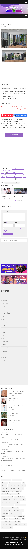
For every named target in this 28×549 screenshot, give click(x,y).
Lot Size (17, 502)
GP (12, 496)
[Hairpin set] (7, 191)
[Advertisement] (14, 73)
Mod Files (5, 319)
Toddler (5, 351)
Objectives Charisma (7, 510)
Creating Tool (7, 182)
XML (3, 527)
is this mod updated (6, 465)
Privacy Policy (12, 539)
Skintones (5, 341)
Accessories (6, 294)
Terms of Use (5, 539)
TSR (23, 519)
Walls (4, 357)
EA (15, 494)
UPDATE (11, 524)
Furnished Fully (5, 496)
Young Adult (9, 527)
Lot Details (4, 502)
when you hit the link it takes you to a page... (13, 434)
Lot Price (11, 502)
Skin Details (5, 519)
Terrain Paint (6, 348)
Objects (5, 322)
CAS (18, 485)
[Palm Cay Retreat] (4, 415)
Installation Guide (6, 499)
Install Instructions (16, 499)
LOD (24, 499)
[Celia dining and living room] (20, 191)
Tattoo (4, 345)
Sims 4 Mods (5, 537)
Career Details (11, 485)
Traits (4, 354)
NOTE (12, 508)
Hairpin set (3, 196)
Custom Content (6, 491)
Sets (2, 20)
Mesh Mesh (5, 505)
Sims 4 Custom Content (14, 537)
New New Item (5, 508)
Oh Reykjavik (17, 510)
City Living (4, 488)
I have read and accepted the (13, 230)
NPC (17, 508)
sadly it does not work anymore (10, 439)
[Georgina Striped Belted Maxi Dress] (4, 408)
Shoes (4, 335)
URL (16, 524)
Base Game (4, 483)
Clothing (5, 300)
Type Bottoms (8, 521)
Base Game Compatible (15, 483)
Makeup (5, 316)
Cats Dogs (23, 485)
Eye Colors (6, 303)
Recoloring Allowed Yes (18, 516)
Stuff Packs (18, 519)
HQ (15, 496)
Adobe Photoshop (16, 480)
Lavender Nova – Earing (15, 420)
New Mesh (22, 505)
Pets (4, 326)
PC (22, 510)
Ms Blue (12, 505)
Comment (5, 211)
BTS (23, 483)
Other (4, 360)
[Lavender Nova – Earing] (4, 422)
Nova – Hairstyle (13, 398)
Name (5, 222)
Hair (4, 310)
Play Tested (5, 513)
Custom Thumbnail (16, 491)
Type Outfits (17, 521)
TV (2, 521)
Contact (24, 539)
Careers (5, 297)
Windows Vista (22, 524)
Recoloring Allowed (15, 182)
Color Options (12, 488)
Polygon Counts (13, 513)
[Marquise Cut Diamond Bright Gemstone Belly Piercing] (4, 393)
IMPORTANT (21, 496)
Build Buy (4, 485)
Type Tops (4, 524)
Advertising (19, 539)
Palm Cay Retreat (13, 413)
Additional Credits (6, 480)
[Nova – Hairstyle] (4, 401)
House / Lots (6, 313)
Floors (4, 307)
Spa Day (11, 519)
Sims (4, 338)
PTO (20, 513)
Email (16, 222)
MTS (16, 505)
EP (18, 494)
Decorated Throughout (7, 494)
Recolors (5, 329)
